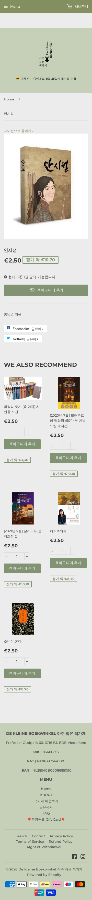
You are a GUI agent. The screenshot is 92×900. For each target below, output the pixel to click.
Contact (38, 836)
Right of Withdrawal (44, 847)
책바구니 (81, 6)
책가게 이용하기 (46, 801)
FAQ (46, 813)
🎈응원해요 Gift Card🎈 (46, 819)
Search (21, 836)
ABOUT (46, 795)
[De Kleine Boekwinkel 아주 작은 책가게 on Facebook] (74, 857)
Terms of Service (30, 841)
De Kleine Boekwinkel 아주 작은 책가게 (50, 869)
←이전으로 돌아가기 (19, 131)
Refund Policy (60, 841)
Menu (15, 6)
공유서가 (46, 807)
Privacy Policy (61, 836)
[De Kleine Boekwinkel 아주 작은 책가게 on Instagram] (83, 857)
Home (9, 99)
